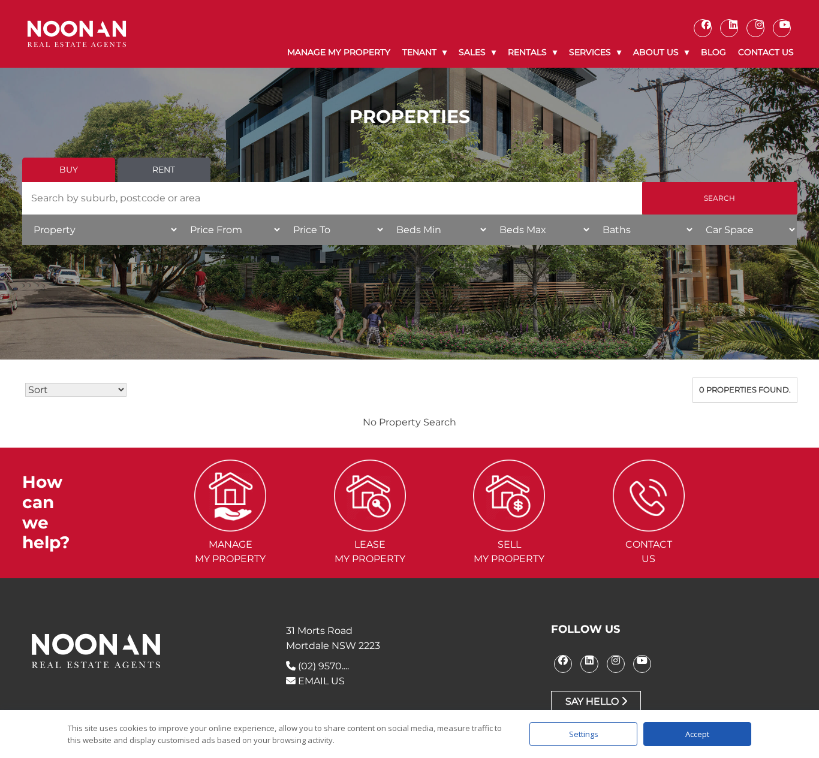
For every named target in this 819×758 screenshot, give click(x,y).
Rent (163, 169)
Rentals (527, 52)
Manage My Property (338, 52)
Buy (68, 169)
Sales (472, 52)
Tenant (419, 52)
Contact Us (766, 52)
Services (590, 52)
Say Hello (593, 701)
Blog (713, 52)
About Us (656, 52)
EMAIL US (320, 681)
